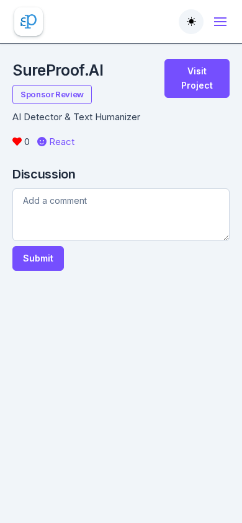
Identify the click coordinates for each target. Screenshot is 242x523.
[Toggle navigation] (220, 21)
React (60, 141)
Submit (38, 258)
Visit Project (197, 78)
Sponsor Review (52, 94)
